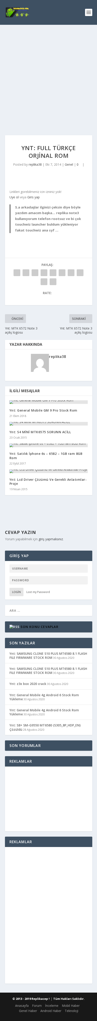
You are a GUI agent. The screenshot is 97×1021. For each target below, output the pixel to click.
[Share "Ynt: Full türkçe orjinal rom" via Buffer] (71, 272)
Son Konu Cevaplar (39, 627)
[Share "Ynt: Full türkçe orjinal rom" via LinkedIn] (62, 272)
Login (16, 592)
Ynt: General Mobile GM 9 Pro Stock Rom (43, 410)
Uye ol (14, 197)
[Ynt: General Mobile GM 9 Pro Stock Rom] (48, 402)
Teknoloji (71, 1011)
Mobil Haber (71, 1005)
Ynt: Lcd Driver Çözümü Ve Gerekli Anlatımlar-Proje (48, 481)
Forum (37, 1005)
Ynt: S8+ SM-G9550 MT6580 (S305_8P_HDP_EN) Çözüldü (45, 727)
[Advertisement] (48, 75)
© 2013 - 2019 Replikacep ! (31, 999)
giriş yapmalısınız (51, 539)
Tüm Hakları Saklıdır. (69, 999)
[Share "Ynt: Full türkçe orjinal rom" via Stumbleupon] (80, 272)
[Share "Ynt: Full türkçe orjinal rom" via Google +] (34, 272)
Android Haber (50, 1011)
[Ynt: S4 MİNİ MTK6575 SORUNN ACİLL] (48, 424)
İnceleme (51, 1005)
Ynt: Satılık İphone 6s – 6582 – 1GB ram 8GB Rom (46, 455)
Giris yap (33, 197)
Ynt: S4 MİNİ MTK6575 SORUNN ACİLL (40, 432)
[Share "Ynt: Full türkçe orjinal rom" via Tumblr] (43, 272)
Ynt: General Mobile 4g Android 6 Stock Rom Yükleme (44, 697)
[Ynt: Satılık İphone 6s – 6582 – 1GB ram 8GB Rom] (48, 445)
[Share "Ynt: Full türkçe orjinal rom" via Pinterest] (53, 272)
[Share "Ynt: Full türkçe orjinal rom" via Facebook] (16, 272)
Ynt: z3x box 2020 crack (27, 684)
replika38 (35, 164)
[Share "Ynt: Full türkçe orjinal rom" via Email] (43, 281)
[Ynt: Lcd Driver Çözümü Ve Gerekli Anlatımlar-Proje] (48, 471)
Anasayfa (22, 1005)
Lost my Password (38, 592)
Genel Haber (28, 1011)
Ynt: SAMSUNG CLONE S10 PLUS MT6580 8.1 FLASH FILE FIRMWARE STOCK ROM (48, 655)
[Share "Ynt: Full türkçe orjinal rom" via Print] (53, 281)
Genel (69, 164)
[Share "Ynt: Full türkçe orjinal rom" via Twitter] (25, 272)
